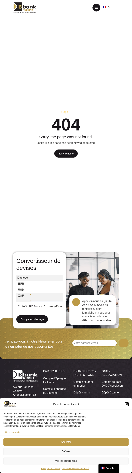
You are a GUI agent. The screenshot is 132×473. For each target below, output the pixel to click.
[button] (127, 404)
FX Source (35, 306)
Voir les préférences (66, 460)
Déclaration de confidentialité (75, 468)
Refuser (66, 451)
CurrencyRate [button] (53, 306)
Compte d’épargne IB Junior (54, 380)
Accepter (66, 441)
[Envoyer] (124, 343)
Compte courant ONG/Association (110, 383)
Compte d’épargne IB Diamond (54, 390)
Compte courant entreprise (83, 383)
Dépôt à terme (82, 392)
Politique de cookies (50, 468)
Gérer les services (13, 432)
